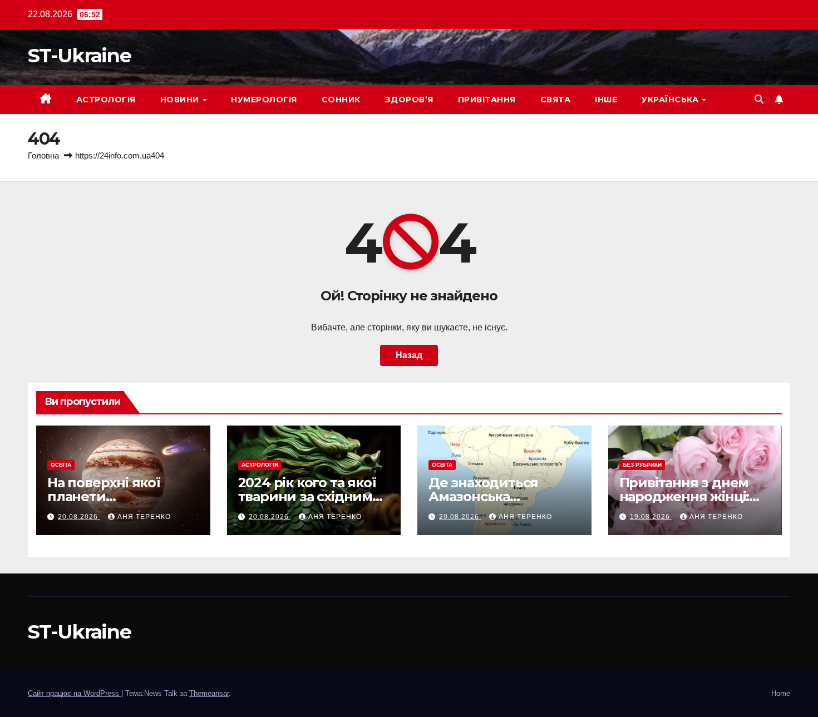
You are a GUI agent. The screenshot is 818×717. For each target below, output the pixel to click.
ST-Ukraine (79, 55)
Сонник (341, 100)
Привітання (487, 100)
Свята (555, 100)
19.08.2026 (651, 517)
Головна (43, 155)
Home (780, 693)
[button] (759, 99)
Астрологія (106, 100)
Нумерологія (264, 100)
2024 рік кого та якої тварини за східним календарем (307, 496)
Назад (409, 355)
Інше (606, 100)
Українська (671, 100)
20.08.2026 (79, 517)
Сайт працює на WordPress (74, 693)
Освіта (61, 465)
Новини (181, 100)
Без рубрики (642, 465)
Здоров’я (409, 100)
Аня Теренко (144, 517)
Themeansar (209, 693)
